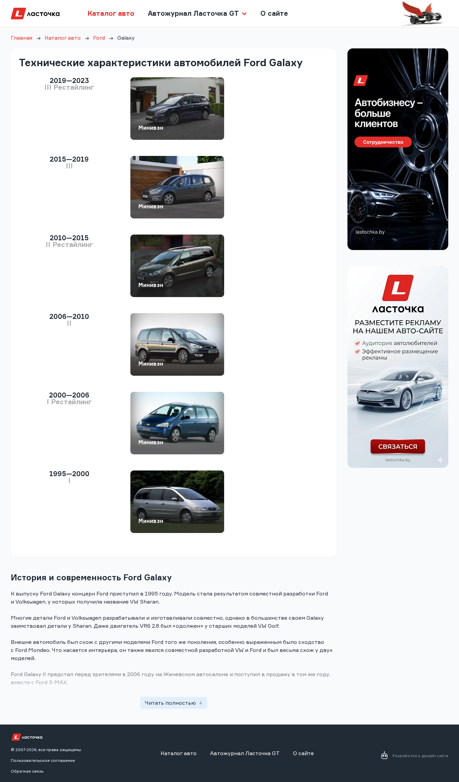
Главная (21, 37)
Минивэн (150, 127)
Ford (99, 37)
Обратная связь (27, 771)
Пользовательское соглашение (43, 760)
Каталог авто (110, 13)
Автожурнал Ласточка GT (245, 753)
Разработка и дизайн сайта (420, 755)
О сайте (274, 13)
